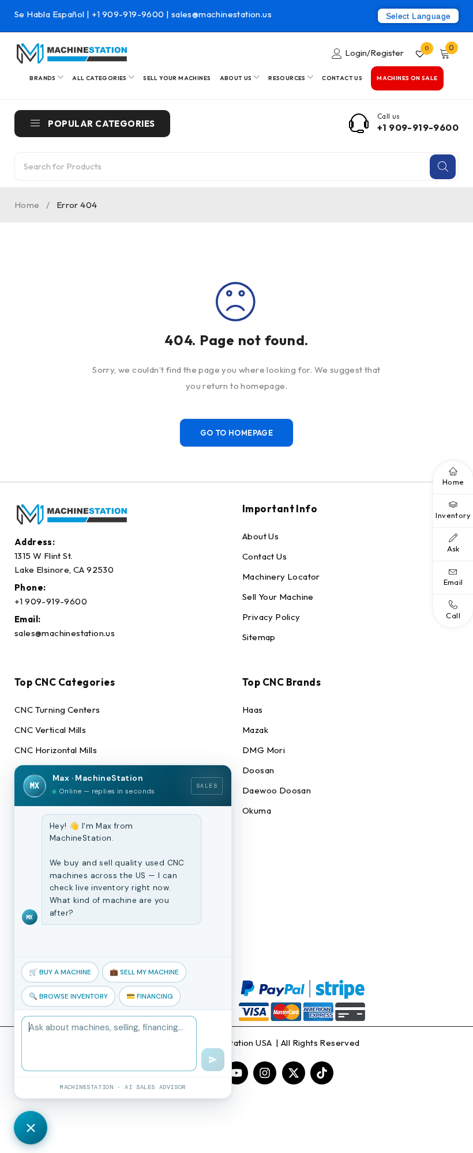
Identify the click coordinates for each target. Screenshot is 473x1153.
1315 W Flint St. (43, 555)
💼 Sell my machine (144, 972)
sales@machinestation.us (221, 14)
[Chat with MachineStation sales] (30, 1127)
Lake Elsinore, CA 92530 (64, 569)
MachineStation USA (232, 1042)
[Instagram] (264, 1072)
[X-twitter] (293, 1072)
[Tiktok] (321, 1072)
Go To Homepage (236, 432)
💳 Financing (149, 996)
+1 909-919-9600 (129, 14)
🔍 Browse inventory (68, 996)
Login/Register (374, 52)
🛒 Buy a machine (60, 972)
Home (27, 204)
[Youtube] (236, 1072)
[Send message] (212, 1059)
